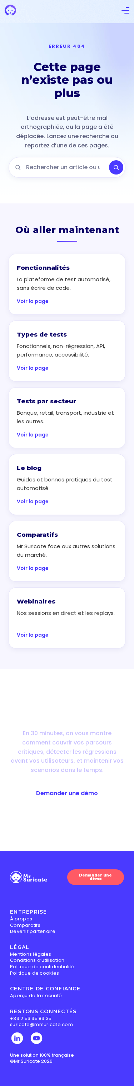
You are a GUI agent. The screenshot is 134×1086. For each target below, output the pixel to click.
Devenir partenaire (33, 931)
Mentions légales (30, 954)
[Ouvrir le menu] (125, 11)
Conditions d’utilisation (37, 960)
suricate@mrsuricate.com (41, 1024)
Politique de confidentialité (42, 966)
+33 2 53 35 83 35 (30, 1018)
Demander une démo (67, 793)
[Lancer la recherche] (116, 167)
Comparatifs (25, 925)
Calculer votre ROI (67, 819)
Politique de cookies (34, 973)
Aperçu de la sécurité (36, 995)
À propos (21, 918)
